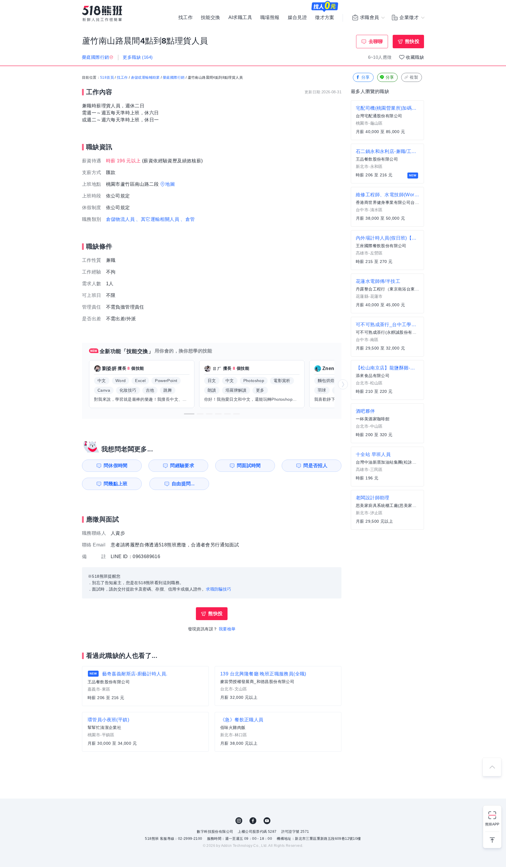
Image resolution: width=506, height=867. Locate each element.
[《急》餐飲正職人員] (278, 731)
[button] (189, 413)
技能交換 (210, 17)
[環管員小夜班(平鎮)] (145, 731)
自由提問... (183, 483)
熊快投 (412, 41)
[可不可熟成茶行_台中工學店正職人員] (387, 336)
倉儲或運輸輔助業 (145, 77)
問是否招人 (315, 465)
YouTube (267, 820)
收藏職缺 (415, 57)
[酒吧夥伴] (387, 423)
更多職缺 (138, 57)
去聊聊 (376, 41)
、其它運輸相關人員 (157, 219)
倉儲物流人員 (120, 219)
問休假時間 (116, 465)
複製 (414, 77)
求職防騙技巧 (218, 589)
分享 (365, 77)
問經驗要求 (182, 465)
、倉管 (187, 219)
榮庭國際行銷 (173, 77)
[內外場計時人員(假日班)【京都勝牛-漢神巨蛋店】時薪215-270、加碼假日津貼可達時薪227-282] (387, 250)
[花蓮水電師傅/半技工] (387, 293)
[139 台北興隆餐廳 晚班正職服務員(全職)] (278, 686)
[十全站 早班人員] (387, 466)
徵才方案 (324, 17)
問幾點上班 (116, 483)
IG (238, 820)
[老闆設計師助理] (387, 509)
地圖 (170, 184)
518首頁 (107, 77)
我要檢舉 (227, 629)
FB (253, 820)
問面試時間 (249, 465)
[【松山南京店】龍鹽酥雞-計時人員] (387, 380)
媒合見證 (297, 17)
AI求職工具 (240, 17)
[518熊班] (102, 13)
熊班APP (492, 824)
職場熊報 (270, 17)
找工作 (185, 17)
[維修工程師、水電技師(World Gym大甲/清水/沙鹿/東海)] (387, 206)
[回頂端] (492, 767)
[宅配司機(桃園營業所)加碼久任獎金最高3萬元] (387, 120)
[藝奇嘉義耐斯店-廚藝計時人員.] (145, 686)
